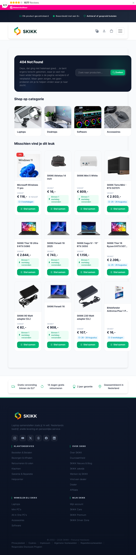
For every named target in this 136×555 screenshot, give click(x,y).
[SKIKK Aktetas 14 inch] (58, 160)
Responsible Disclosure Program (27, 547)
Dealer (73, 484)
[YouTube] (23, 438)
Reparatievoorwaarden (91, 543)
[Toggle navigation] (120, 31)
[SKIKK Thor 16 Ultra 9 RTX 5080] (28, 228)
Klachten (16, 468)
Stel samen (29, 208)
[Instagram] (15, 438)
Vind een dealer (78, 479)
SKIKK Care (76, 509)
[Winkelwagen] (111, 31)
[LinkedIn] (54, 438)
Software (16, 525)
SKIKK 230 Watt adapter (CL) (85, 317)
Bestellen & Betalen (22, 452)
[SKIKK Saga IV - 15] (88, 228)
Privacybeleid (18, 543)
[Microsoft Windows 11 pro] (28, 165)
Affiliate (74, 490)
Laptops (16, 504)
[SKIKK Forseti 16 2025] (58, 228)
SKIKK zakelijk (77, 468)
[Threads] (38, 438)
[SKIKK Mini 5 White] (88, 160)
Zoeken (119, 72)
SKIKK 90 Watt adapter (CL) (25, 317)
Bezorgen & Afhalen (22, 458)
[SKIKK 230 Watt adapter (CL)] (88, 296)
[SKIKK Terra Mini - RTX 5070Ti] (118, 165)
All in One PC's (19, 515)
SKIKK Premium (78, 515)
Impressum (45, 543)
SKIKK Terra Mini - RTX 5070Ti (116, 186)
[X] (30, 438)
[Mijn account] (104, 31)
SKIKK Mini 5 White (87, 175)
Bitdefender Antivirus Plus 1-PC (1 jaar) (117, 309)
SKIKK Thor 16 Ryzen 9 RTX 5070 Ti (117, 245)
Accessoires (18, 520)
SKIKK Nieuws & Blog (81, 463)
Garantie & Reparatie (22, 474)
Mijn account (76, 504)
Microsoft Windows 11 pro (27, 186)
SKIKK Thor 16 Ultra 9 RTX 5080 (27, 245)
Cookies (32, 543)
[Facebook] (46, 438)
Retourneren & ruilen (22, 463)
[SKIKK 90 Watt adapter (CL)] (28, 296)
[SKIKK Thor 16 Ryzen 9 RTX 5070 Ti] (118, 228)
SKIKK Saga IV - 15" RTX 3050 (87, 245)
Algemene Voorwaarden (65, 543)
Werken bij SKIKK (79, 474)
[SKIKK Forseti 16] (58, 291)
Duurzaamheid (77, 458)
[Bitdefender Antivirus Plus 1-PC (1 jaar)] (118, 292)
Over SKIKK (76, 452)
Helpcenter (17, 479)
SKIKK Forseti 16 (56, 306)
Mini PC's (16, 509)
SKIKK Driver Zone (79, 520)
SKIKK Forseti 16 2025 (56, 245)
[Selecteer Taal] (97, 31)
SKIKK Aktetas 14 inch (56, 177)
